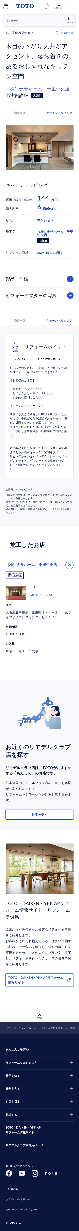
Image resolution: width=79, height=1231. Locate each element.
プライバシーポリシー (18, 1199)
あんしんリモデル (17, 1049)
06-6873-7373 (41, 594)
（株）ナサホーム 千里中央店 (38, 89)
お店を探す (39, 814)
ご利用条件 (12, 1189)
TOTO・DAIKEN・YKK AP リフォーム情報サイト (23, 1130)
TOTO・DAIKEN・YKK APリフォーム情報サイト (36, 980)
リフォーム (25, 1028)
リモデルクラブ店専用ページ (24, 1145)
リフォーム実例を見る (50, 1028)
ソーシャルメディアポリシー (22, 1209)
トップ (7, 1028)
